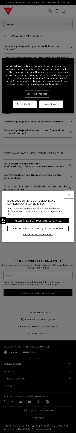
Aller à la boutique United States (38, 220)
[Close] (69, 194)
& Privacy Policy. (53, 84)
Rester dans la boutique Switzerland (38, 228)
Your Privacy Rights (37, 94)
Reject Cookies (24, 104)
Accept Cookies (51, 104)
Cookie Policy (37, 84)
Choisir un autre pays (38, 234)
